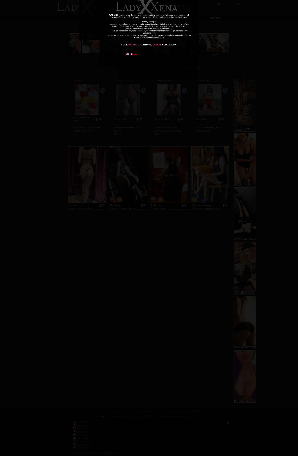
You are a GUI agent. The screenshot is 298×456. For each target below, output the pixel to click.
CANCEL (157, 44)
